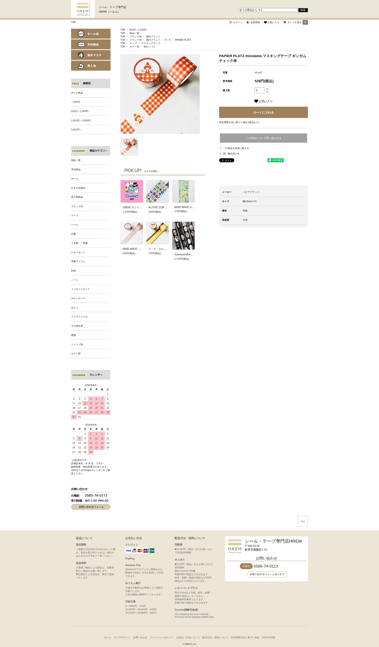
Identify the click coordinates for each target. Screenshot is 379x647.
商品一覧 (134, 33)
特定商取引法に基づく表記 (245, 637)
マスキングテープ (150, 43)
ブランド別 (136, 36)
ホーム (107, 637)
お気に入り (273, 22)
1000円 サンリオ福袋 (135, 207)
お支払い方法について (188, 637)
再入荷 (91, 66)
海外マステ (91, 55)
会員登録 (255, 22)
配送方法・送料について (215, 637)
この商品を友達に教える (236, 148)
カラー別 (134, 46)
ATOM (271, 637)
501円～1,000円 (137, 29)
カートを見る (296, 22)
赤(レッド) (149, 46)
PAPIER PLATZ (183, 40)
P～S (167, 40)
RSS (264, 637)
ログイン (237, 22)
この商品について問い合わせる (263, 138)
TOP (73, 22)
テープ (133, 43)
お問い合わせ (140, 637)
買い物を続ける (231, 153)
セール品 (91, 34)
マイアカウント (122, 637)
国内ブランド (153, 36)
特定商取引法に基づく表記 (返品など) (239, 122)
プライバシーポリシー (162, 637)
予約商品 (91, 44)
